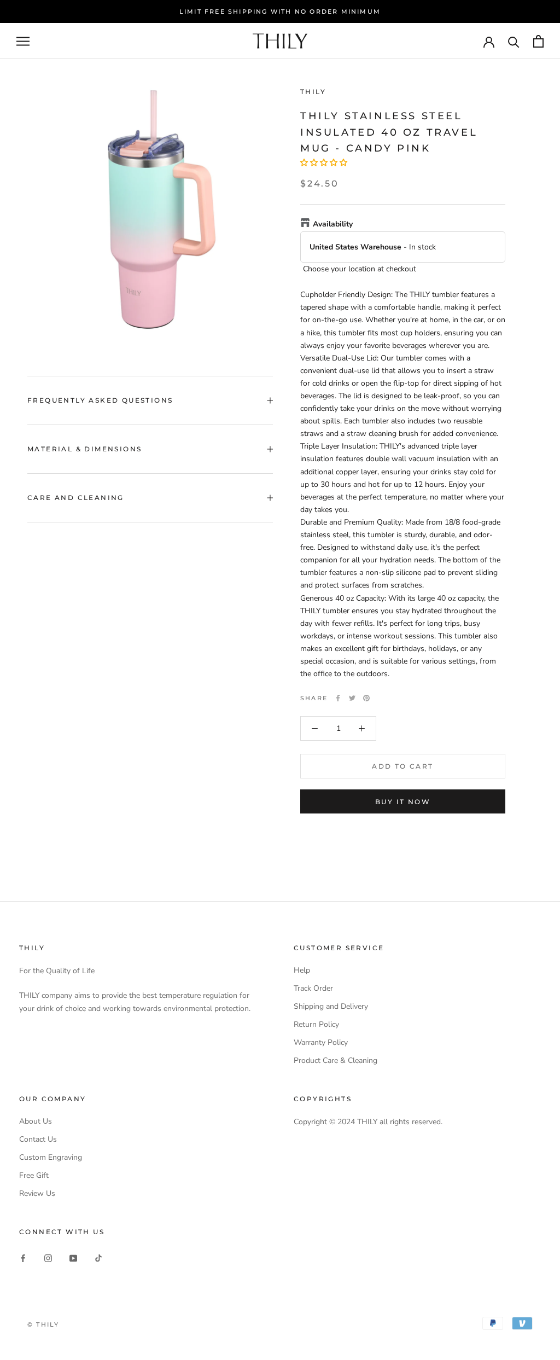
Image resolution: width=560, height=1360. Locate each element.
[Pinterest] (366, 698)
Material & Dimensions (84, 449)
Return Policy (316, 1024)
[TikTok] (98, 1258)
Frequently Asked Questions (100, 400)
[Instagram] (48, 1258)
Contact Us (38, 1139)
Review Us (37, 1193)
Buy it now (402, 802)
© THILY (43, 1324)
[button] (323, 163)
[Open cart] (538, 41)
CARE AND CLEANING (75, 497)
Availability (333, 224)
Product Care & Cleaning (335, 1060)
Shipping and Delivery (331, 1006)
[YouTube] (73, 1258)
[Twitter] (352, 698)
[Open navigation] (23, 41)
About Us (35, 1121)
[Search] (514, 41)
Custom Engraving (50, 1157)
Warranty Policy (321, 1042)
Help (302, 970)
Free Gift (34, 1175)
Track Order (313, 988)
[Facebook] (338, 698)
